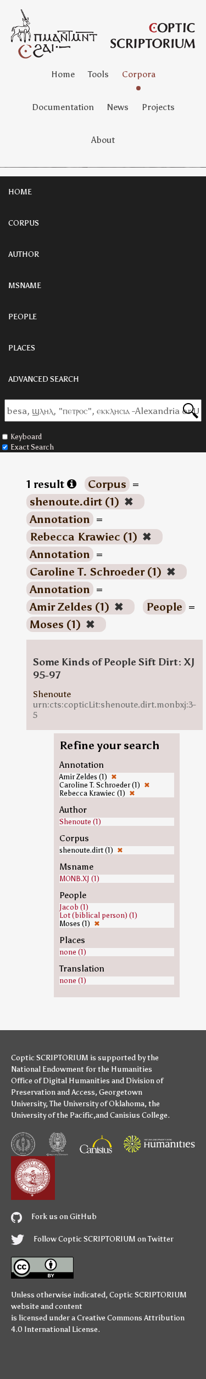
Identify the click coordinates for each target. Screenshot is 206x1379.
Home (63, 74)
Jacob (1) (73, 907)
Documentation (63, 107)
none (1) (72, 952)
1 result (46, 484)
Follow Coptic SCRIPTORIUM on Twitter (103, 1239)
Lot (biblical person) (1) (98, 915)
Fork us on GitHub (63, 1216)
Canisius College (139, 1115)
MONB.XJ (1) (79, 879)
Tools (98, 74)
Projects (158, 107)
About (103, 140)
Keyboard (26, 436)
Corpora (138, 74)
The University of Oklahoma (96, 1103)
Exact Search (32, 447)
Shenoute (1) (80, 822)
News (118, 107)
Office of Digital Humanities (60, 1080)
